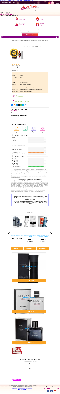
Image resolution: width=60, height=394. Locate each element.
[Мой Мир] (17, 105)
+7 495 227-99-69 (5, 2)
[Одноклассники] (14, 105)
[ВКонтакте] (12, 105)
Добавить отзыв (16, 379)
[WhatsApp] (21, 105)
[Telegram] (25, 105)
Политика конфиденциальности (25, 388)
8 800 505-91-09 (12, 2)
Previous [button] (9, 233)
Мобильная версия (22, 389)
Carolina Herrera (23, 73)
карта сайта (14, 388)
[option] (17, 233)
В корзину (16, 248)
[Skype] (23, 105)
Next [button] (51, 233)
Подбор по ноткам (30, 34)
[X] (19, 105)
